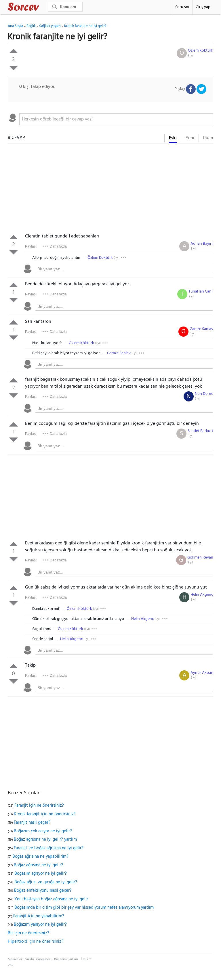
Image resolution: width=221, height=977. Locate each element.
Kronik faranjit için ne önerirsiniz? (45, 814)
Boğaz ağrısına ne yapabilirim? (40, 856)
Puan (208, 138)
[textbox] (116, 119)
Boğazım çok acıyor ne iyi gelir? (43, 831)
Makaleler (15, 959)
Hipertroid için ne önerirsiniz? (35, 941)
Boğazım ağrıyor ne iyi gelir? (40, 873)
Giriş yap (203, 7)
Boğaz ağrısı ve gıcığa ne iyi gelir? (45, 882)
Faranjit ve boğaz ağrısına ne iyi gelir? (48, 848)
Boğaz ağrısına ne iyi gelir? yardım (45, 839)
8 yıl (191, 55)
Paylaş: (31, 246)
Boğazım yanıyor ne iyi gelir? (40, 924)
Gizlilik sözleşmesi (38, 959)
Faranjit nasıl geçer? (32, 822)
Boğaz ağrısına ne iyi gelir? (38, 865)
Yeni (190, 138)
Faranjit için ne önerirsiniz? (39, 805)
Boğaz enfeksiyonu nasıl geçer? (43, 890)
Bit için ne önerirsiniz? (28, 933)
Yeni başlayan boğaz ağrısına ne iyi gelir (51, 899)
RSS (10, 965)
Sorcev (42, 8)
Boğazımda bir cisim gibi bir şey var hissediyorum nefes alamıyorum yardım (84, 907)
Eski (173, 138)
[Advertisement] (110, 189)
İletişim (86, 959)
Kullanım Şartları (66, 959)
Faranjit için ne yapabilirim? (38, 916)
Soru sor (182, 7)
